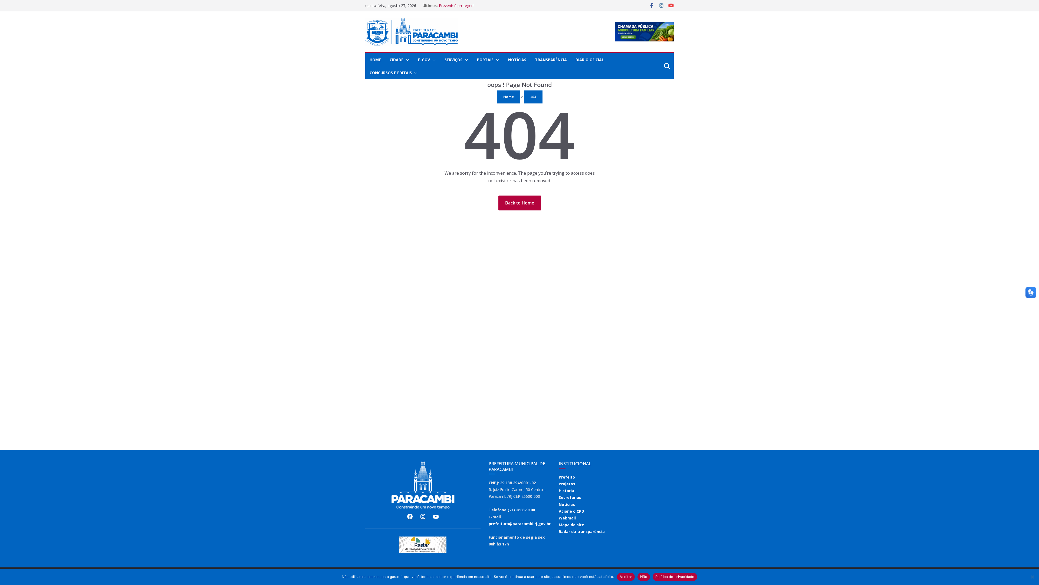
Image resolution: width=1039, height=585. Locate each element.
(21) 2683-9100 (521, 509)
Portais (485, 59)
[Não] (1032, 577)
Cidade (396, 59)
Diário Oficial (590, 59)
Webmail (567, 518)
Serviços (453, 59)
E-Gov (424, 59)
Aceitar (626, 576)
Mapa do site (571, 524)
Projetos (567, 483)
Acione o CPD (571, 511)
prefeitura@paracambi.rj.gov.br (520, 523)
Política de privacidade (675, 576)
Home (375, 59)
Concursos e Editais (391, 72)
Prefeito (567, 477)
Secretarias (570, 497)
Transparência (551, 59)
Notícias (517, 59)
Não (643, 576)
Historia (566, 490)
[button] (406, 60)
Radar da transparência (582, 531)
